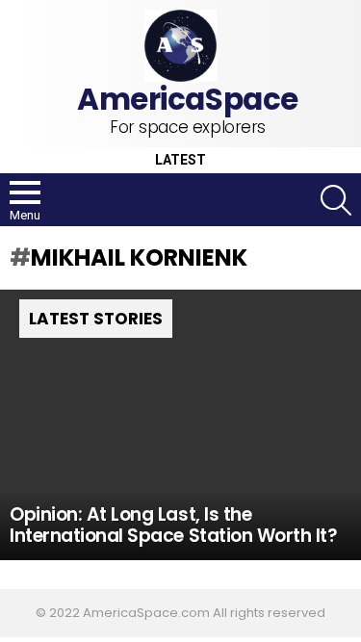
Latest (180, 160)
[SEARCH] (336, 200)
